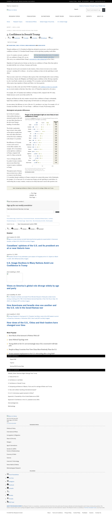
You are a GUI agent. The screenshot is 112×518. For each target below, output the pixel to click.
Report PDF (13, 359)
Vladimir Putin (29, 221)
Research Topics (14, 16)
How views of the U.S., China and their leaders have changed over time (32, 324)
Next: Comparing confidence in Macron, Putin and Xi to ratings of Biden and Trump (33, 188)
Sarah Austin (41, 45)
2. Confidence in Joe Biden (15, 380)
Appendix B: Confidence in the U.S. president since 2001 (23, 399)
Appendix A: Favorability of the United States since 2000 (23, 396)
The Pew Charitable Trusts (90, 507)
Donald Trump (19, 218)
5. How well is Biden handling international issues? (22, 390)
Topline (12, 363)
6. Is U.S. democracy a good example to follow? (21, 393)
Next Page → (33, 197)
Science (9, 458)
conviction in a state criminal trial (37, 59)
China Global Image (11, 218)
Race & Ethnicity (11, 438)
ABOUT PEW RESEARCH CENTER (14, 506)
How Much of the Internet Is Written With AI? (24, 336)
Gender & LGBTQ (11, 449)
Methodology (11, 406)
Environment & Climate (29, 218)
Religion (9, 442)
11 (35, 195)
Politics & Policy (11, 428)
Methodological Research (14, 468)
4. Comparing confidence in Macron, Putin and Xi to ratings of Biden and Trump (30, 386)
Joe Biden (50, 218)
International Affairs (12, 432)
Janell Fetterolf (20, 45)
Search (76, 9)
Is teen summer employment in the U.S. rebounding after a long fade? (32, 354)
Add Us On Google (12, 42)
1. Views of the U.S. (13, 376)
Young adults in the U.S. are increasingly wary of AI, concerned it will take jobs (33, 345)
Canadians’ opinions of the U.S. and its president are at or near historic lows (33, 246)
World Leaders (49, 221)
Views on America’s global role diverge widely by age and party (33, 287)
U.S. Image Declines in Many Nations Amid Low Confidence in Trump (30, 264)
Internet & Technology (13, 461)
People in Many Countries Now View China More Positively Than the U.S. (33, 349)
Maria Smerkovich (30, 45)
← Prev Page (32, 193)
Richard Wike (11, 45)
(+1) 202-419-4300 (11, 423)
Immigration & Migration (13, 435)
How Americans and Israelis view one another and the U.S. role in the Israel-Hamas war (31, 306)
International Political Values (41, 218)
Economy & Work (11, 454)
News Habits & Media (13, 464)
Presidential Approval (11, 221)
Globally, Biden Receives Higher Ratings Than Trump (22, 30)
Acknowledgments (13, 403)
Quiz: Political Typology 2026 (18, 340)
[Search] (103, 10)
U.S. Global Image (21, 221)
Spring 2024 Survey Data (17, 366)
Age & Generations (12, 445)
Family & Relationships (13, 451)
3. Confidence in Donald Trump (16, 383)
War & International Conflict (39, 221)
